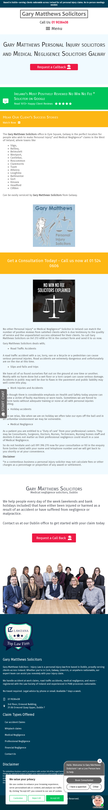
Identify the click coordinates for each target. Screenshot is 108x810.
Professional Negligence (17, 741)
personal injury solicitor (51, 461)
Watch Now (10, 122)
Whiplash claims (13, 728)
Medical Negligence (21, 424)
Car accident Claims (15, 722)
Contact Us (10, 754)
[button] (54, 67)
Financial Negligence (15, 747)
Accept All (55, 798)
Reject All (36, 798)
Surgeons (33, 434)
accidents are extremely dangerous (60, 358)
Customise (18, 798)
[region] (37, 789)
